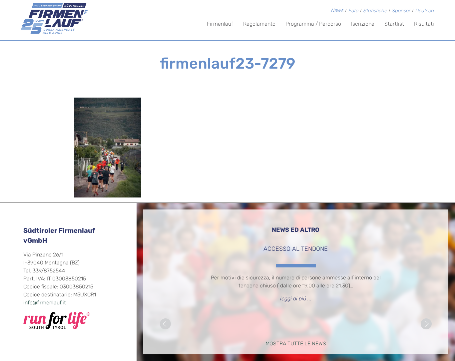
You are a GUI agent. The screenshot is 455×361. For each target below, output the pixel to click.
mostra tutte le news (295, 344)
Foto (353, 11)
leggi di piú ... (295, 299)
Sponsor (401, 11)
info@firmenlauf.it (44, 303)
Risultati (424, 24)
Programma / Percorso (313, 24)
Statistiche (375, 11)
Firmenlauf (220, 24)
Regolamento (259, 24)
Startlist (394, 24)
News (337, 10)
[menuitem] (424, 11)
